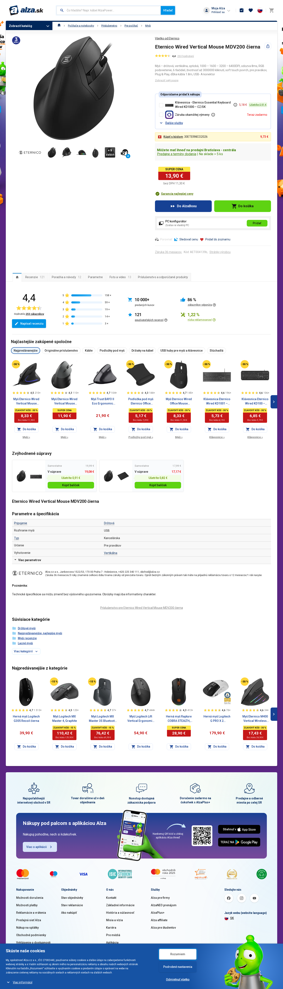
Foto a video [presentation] (120, 277)
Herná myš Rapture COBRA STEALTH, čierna (179, 719)
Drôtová (109, 523)
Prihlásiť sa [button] (218, 12)
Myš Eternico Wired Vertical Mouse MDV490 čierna (64, 401)
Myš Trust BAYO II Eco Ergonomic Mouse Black (102, 401)
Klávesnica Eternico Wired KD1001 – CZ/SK (216, 401)
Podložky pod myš (140, 437)
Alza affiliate (159, 920)
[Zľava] (16, 364)
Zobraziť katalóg (20, 26)
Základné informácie (120, 905)
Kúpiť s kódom (173, 136)
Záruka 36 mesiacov (168, 252)
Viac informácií (22, 982)
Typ (16, 538)
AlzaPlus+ (157, 912)
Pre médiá (113, 935)
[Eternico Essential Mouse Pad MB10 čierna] (123, 476)
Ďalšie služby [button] (174, 123)
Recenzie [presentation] (35, 277)
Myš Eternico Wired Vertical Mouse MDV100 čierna (26, 401)
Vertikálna (110, 553)
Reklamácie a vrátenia (31, 912)
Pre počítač (131, 25)
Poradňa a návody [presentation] (66, 277)
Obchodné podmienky (31, 935)
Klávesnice (217, 437)
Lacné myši (25, 643)
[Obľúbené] (250, 10)
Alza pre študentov (163, 927)
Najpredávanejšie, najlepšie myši (40, 633)
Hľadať (168, 10)
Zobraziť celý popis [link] (166, 80)
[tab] (17, 277)
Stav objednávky (72, 897)
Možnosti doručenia (29, 897)
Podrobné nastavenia (177, 966)
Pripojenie (20, 523)
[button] (174, 193)
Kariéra (111, 927)
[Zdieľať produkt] (268, 46)
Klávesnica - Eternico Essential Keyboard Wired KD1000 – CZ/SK (203, 104)
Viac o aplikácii (36, 847)
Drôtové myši (27, 628)
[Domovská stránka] (59, 25)
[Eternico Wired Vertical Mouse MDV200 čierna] (21, 476)
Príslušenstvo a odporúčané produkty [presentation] (163, 277)
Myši (148, 25)
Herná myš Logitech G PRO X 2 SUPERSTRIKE (216, 719)
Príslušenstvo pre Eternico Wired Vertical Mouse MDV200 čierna (141, 607)
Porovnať (166, 239)
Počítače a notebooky (81, 25)
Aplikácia (112, 942)
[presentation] (17, 277)
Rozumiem (177, 954)
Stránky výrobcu (220, 252)
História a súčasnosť (120, 912)
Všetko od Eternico (167, 38)
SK (232, 918)
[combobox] (109, 10)
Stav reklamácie (72, 905)
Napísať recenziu (32, 323)
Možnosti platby (26, 905)
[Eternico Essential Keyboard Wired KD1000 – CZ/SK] (36, 476)
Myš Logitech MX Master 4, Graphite (64, 718)
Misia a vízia (114, 920)
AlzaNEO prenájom (164, 905)
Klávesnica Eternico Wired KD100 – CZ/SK (255, 401)
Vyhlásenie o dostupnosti (33, 942)
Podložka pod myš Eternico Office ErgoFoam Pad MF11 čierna (140, 401)
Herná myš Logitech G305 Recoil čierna (26, 718)
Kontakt (111, 897)
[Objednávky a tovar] (241, 10)
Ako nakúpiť (69, 912)
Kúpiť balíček (70, 485)
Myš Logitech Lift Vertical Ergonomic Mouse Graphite (140, 719)
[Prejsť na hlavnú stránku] (26, 10)
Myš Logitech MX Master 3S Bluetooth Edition (102, 719)
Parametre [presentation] (95, 277)
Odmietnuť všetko (178, 979)
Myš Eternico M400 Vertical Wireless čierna (255, 719)
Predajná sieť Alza (28, 920)
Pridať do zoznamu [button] (217, 239)
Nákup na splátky (27, 927)
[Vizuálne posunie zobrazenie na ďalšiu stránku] (274, 401)
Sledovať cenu (188, 239)
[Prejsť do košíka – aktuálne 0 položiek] (271, 10)
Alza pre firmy (160, 897)
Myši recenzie (27, 638)
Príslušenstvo (109, 25)
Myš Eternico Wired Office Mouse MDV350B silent (179, 401)
